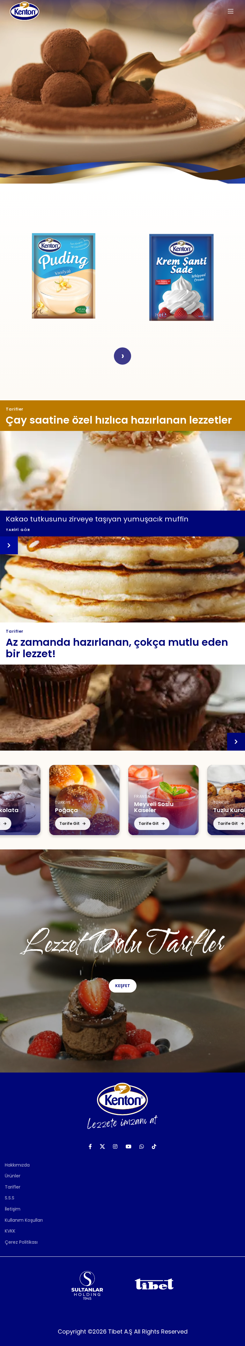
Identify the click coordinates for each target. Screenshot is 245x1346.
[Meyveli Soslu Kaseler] (107, 800)
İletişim (12, 1209)
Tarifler (12, 1187)
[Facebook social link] (90, 1147)
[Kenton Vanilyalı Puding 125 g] (63, 276)
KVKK (10, 1231)
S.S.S (9, 1198)
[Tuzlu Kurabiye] (187, 800)
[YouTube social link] (128, 1147)
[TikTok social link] (154, 1147)
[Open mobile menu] (230, 11)
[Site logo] (24, 11)
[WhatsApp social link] (141, 1147)
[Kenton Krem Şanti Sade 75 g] (181, 276)
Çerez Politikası (21, 1242)
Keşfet (122, 986)
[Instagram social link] (115, 1147)
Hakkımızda (17, 1165)
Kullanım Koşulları (24, 1220)
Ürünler (12, 1176)
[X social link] (102, 1147)
